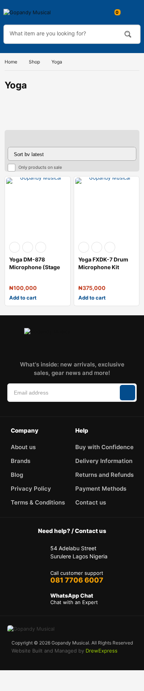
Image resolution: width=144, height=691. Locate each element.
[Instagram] (49, 346)
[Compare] (40, 247)
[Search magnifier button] (128, 34)
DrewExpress (102, 651)
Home (11, 62)
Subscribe (127, 392)
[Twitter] (66, 346)
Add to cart (22, 298)
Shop (34, 62)
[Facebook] (32, 346)
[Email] (83, 346)
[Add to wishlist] (27, 247)
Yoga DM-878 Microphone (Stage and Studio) (34, 267)
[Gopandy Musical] (34, 12)
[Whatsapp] (100, 346)
